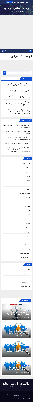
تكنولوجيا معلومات (25, 193)
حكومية (28, 197)
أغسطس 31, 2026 (23, 317)
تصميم (28, 184)
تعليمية (28, 189)
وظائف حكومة (26, 249)
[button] (5, 51)
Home (29, 398)
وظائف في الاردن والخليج (16, 8)
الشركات (24, 398)
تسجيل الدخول (26, 273)
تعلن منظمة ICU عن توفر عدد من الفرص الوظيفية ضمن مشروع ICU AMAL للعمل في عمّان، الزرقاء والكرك (16, 103)
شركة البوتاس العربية (7, 398)
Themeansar (17, 395)
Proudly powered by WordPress (11, 394)
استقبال (28, 172)
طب (29, 210)
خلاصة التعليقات (26, 282)
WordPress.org (25, 286)
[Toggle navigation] (17, 51)
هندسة (28, 240)
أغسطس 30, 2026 (23, 354)
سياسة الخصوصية (17, 398)
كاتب (16, 317)
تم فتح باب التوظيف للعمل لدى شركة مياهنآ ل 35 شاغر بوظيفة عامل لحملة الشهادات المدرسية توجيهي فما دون (17, 111)
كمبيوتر (28, 214)
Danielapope (26, 131)
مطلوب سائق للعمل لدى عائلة (13, 143)
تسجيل (28, 269)
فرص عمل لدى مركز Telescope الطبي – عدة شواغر (19, 351)
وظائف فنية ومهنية (25, 253)
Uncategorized (26, 163)
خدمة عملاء (27, 201)
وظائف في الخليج (25, 257)
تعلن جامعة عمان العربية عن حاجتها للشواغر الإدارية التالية (17, 313)
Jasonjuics (27, 143)
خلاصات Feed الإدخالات (23, 278)
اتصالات (28, 167)
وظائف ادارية (26, 244)
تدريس (28, 176)
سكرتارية (27, 206)
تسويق (28, 180)
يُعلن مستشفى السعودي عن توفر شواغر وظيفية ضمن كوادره (18, 333)
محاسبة (28, 227)
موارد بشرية (27, 236)
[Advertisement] (16, 32)
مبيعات (28, 219)
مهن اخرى (27, 231)
